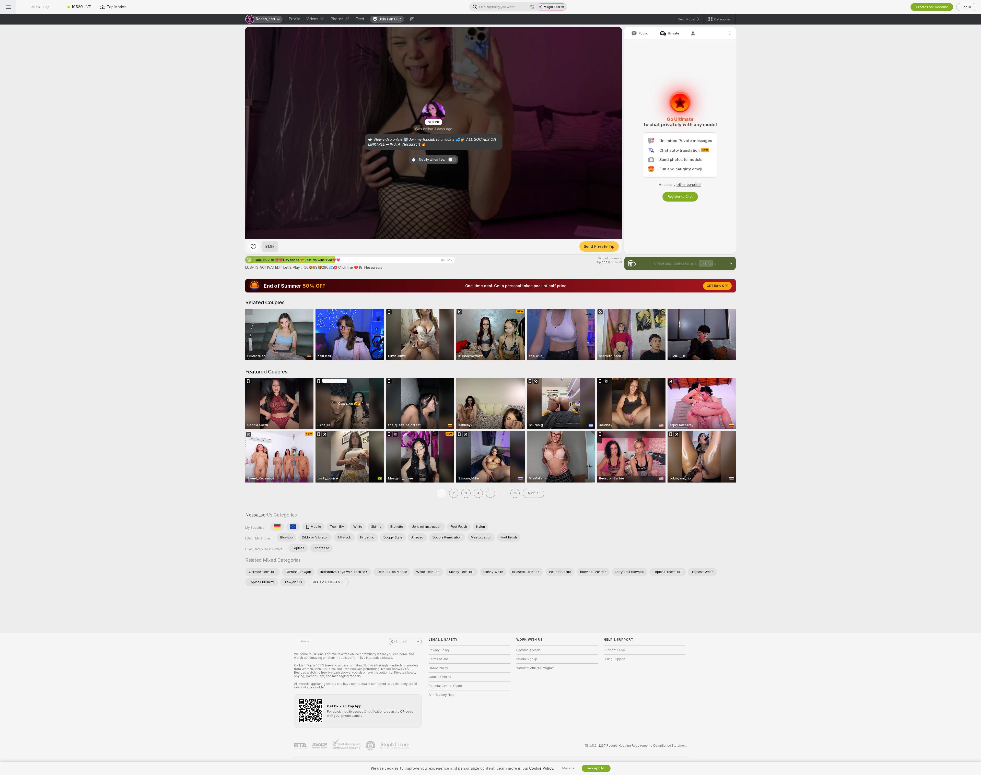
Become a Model (528, 650)
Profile (294, 19)
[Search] (532, 6)
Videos (315, 19)
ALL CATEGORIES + (328, 582)
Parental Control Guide (445, 686)
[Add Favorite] (253, 246)
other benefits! (688, 185)
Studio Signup (526, 659)
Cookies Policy (440, 677)
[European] (293, 527)
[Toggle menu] (8, 7)
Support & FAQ (614, 650)
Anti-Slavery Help (441, 695)
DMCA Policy (438, 668)
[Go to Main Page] (39, 7)
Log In (966, 7)
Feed (360, 19)
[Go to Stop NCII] (395, 746)
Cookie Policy (541, 768)
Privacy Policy (439, 650)
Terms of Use (439, 659)
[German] (277, 527)
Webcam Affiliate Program (535, 668)
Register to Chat (680, 196)
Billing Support (614, 659)
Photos (340, 19)
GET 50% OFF (717, 286)
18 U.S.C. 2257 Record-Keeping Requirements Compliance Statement (636, 745)
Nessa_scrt (257, 515)
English (401, 641)
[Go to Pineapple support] (371, 745)
